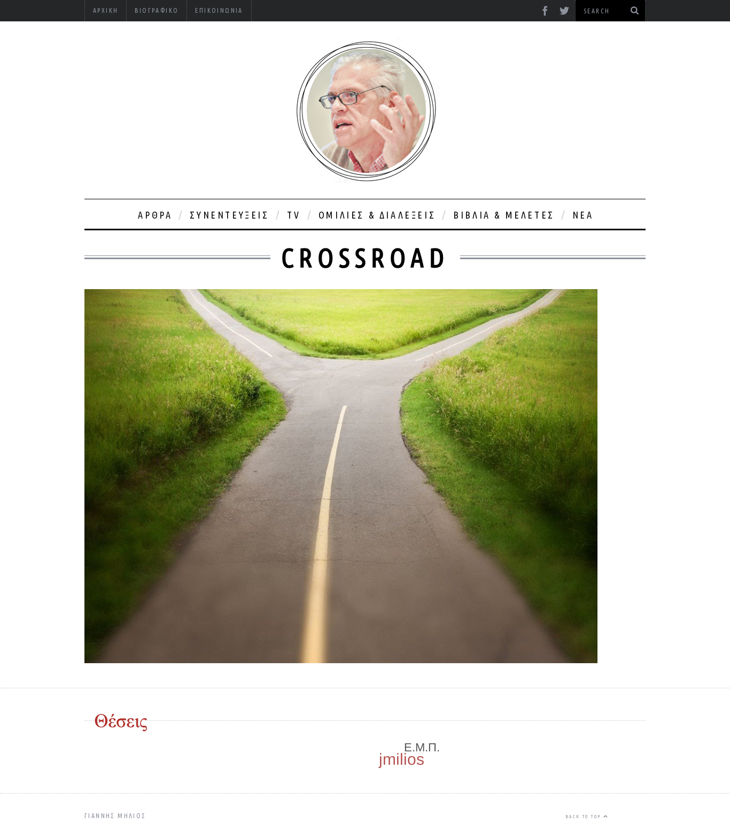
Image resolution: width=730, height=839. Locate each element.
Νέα (583, 214)
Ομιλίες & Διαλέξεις (377, 214)
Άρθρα (155, 214)
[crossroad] (340, 660)
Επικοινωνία (219, 10)
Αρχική (105, 10)
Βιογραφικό (156, 10)
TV (294, 214)
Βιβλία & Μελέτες (504, 214)
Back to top (584, 816)
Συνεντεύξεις (229, 214)
